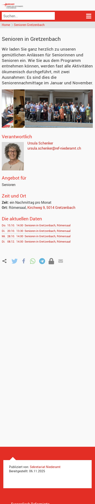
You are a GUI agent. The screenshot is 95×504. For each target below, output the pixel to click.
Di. (3, 231)
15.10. (11, 225)
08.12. (11, 241)
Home (6, 25)
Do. (4, 225)
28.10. (11, 236)
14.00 (19, 225)
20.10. (11, 231)
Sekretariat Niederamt (45, 467)
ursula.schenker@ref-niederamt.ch (54, 148)
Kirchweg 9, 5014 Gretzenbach (51, 207)
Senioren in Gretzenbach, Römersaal (47, 225)
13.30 (19, 231)
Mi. (4, 236)
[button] (14, 261)
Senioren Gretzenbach (29, 25)
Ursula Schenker (40, 143)
